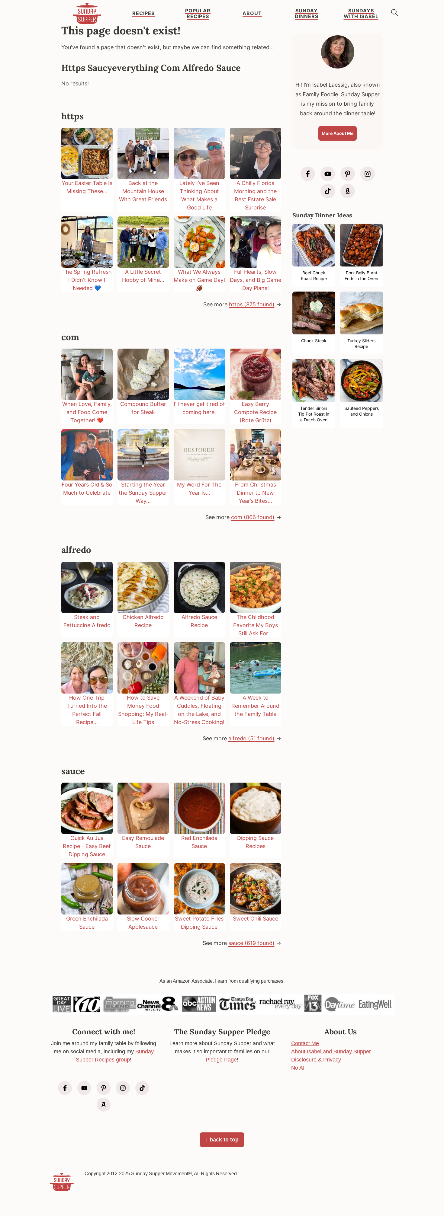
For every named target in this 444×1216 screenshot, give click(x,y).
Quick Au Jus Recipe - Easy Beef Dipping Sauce (87, 846)
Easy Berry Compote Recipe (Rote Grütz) (255, 412)
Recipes (143, 13)
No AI (297, 1068)
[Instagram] (367, 174)
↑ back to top (222, 1140)
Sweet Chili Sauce (255, 918)
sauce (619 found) (251, 943)
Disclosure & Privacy (316, 1060)
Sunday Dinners (306, 13)
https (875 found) (252, 304)
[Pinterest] (347, 174)
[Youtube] (327, 174)
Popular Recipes (198, 13)
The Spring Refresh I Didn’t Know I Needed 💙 (87, 280)
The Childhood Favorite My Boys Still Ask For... (255, 625)
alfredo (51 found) (251, 738)
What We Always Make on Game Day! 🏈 (199, 280)
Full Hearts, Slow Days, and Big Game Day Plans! (255, 280)
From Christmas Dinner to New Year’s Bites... (255, 492)
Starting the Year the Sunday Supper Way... (143, 492)
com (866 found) (253, 517)
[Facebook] (308, 174)
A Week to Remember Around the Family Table (255, 705)
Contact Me (305, 1043)
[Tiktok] (327, 191)
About (252, 13)
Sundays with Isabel (361, 13)
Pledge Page (221, 1060)
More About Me (337, 133)
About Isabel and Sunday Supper (331, 1051)
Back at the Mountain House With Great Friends (143, 191)
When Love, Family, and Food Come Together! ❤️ (87, 412)
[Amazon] (347, 191)
